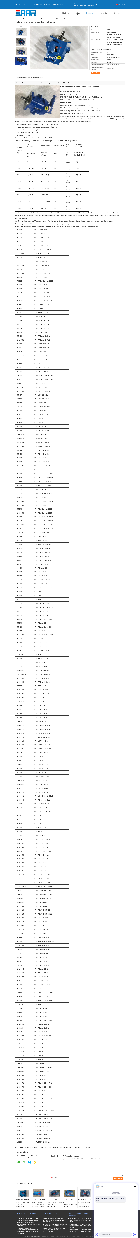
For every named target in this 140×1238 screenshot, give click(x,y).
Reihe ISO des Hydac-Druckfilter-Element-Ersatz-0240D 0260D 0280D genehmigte (54, 1220)
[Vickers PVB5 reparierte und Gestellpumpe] (21, 32)
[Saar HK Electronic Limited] (25, 13)
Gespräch (117, 13)
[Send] (134, 1234)
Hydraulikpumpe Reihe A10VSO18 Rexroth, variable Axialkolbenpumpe (27, 1219)
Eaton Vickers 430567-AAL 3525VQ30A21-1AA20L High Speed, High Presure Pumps (38, 1203)
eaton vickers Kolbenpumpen (37, 1147)
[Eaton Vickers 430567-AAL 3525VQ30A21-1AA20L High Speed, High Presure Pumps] (38, 1193)
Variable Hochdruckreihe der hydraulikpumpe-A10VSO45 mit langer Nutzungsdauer (28, 1224)
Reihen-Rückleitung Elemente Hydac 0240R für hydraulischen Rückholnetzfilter (54, 1229)
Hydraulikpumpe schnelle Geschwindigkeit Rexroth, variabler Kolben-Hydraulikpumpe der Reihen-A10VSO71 (28, 1230)
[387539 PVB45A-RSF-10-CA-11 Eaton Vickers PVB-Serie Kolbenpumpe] (23, 1193)
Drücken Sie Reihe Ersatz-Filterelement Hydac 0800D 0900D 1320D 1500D (55, 1225)
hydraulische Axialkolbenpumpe (60, 1147)
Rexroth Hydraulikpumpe (26, 1213)
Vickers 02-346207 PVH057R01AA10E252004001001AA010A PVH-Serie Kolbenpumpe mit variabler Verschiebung (54, 1204)
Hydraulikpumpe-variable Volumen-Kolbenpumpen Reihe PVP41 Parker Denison (80, 1225)
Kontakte (103, 13)
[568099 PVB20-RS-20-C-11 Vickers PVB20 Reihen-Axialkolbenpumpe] (85, 1193)
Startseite (65, 13)
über (78, 13)
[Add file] (96, 1234)
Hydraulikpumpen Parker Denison (79, 1215)
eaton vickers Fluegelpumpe (83, 1147)
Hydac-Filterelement (51, 1213)
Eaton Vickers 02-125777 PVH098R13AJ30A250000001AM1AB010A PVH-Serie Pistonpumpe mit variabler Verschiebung (70, 1205)
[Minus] (134, 1186)
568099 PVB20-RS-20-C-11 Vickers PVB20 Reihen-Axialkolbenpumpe (85, 1203)
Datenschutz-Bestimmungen (32, 1236)
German (120, 4)
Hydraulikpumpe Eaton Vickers (40, 19)
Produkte (89, 13)
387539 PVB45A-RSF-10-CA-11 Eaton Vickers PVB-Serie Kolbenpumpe (23, 1203)
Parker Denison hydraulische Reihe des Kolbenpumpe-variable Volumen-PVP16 (80, 1220)
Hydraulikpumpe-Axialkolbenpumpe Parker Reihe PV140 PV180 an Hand (80, 1230)
